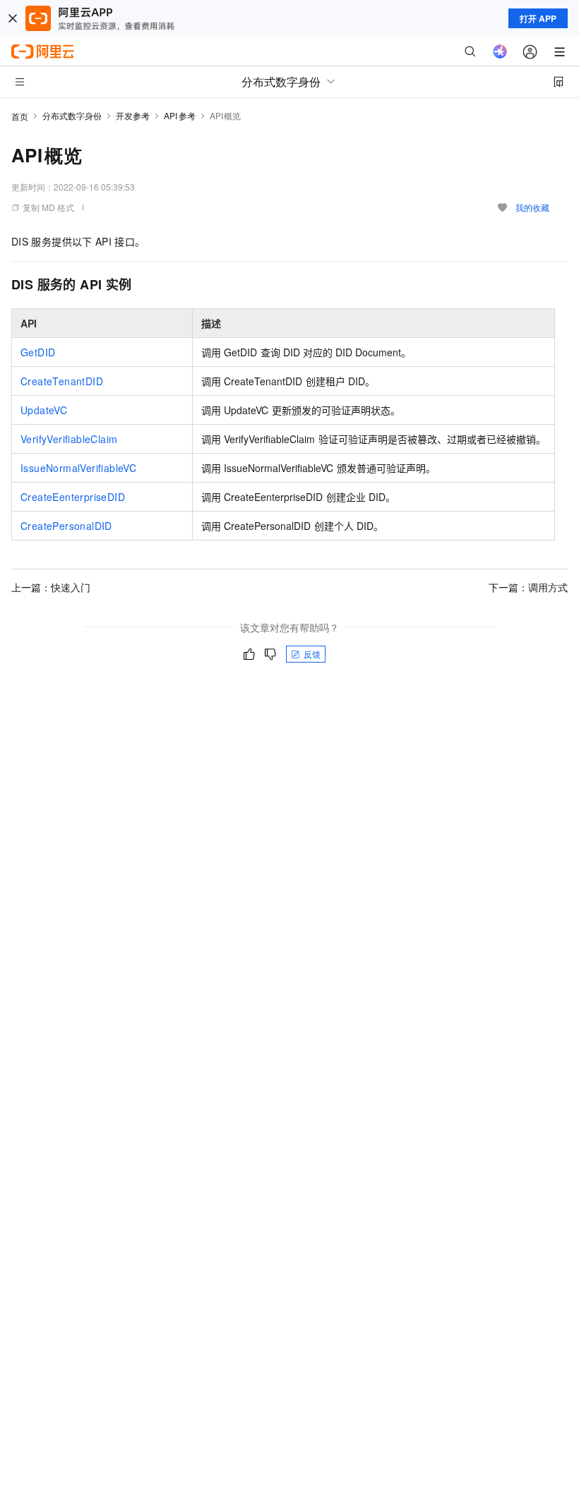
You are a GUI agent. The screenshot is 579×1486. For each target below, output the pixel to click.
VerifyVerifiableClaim (68, 439)
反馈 (312, 654)
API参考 (180, 115)
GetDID (37, 352)
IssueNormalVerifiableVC (78, 468)
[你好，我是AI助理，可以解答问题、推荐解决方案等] (500, 51)
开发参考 (133, 115)
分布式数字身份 (72, 115)
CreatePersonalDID (66, 526)
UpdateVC (43, 410)
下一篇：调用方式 (528, 587)
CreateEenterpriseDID (72, 497)
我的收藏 (532, 207)
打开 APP (538, 18)
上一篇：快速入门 (50, 587)
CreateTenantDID (61, 381)
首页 (19, 116)
